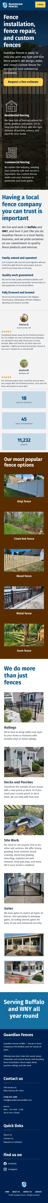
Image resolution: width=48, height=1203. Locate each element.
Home (7, 1192)
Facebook (12, 1163)
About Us (8, 1135)
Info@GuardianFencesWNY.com (18, 1100)
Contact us (8, 1138)
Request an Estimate (13, 1142)
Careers (38, 1192)
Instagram (12, 1169)
